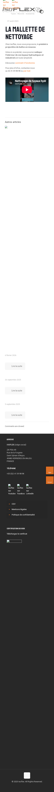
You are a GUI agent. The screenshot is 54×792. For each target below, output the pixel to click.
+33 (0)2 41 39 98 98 (15, 473)
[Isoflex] (23, 10)
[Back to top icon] (27, 775)
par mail (26, 71)
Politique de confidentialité (23, 515)
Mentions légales (19, 509)
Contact (49, 482)
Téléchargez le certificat (17, 534)
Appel (49, 472)
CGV (13, 504)
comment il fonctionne (25, 63)
